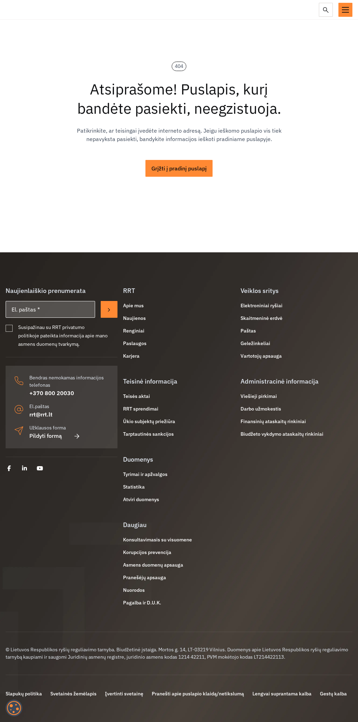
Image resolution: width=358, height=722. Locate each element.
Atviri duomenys (141, 499)
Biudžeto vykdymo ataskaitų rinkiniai (282, 434)
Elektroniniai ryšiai (261, 305)
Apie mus (133, 305)
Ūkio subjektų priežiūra (149, 421)
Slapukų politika (24, 694)
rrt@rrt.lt (40, 414)
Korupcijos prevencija (147, 552)
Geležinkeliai (255, 343)
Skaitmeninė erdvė (261, 318)
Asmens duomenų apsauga (153, 565)
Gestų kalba (333, 694)
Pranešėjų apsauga (144, 577)
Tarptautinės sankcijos (148, 434)
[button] (345, 10)
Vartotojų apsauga (261, 356)
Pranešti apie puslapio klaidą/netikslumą (198, 694)
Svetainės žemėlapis (73, 694)
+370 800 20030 (51, 393)
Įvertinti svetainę (124, 694)
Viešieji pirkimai (259, 396)
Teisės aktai (136, 396)
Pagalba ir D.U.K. (142, 603)
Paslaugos (134, 343)
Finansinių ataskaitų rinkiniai (273, 421)
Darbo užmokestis (261, 409)
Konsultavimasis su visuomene (157, 540)
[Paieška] (326, 10)
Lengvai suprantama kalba (282, 694)
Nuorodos (134, 590)
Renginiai (133, 331)
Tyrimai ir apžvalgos (145, 474)
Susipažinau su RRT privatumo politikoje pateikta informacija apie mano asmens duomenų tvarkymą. (63, 335)
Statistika (134, 487)
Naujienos (134, 318)
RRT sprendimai (140, 409)
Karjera (131, 356)
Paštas (248, 331)
